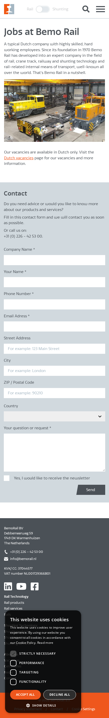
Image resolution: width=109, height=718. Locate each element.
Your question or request (27, 428)
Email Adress (17, 316)
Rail (30, 9)
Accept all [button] (25, 694)
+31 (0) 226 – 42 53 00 (26, 552)
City (7, 360)
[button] (43, 705)
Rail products (14, 603)
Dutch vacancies (18, 158)
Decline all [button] (59, 694)
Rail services (13, 608)
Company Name (19, 249)
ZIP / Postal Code (19, 382)
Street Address (17, 338)
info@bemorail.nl (23, 559)
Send (90, 490)
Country (11, 406)
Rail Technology (16, 596)
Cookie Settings (83, 709)
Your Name (15, 271)
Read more (45, 643)
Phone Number (19, 294)
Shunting (60, 9)
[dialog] (43, 661)
